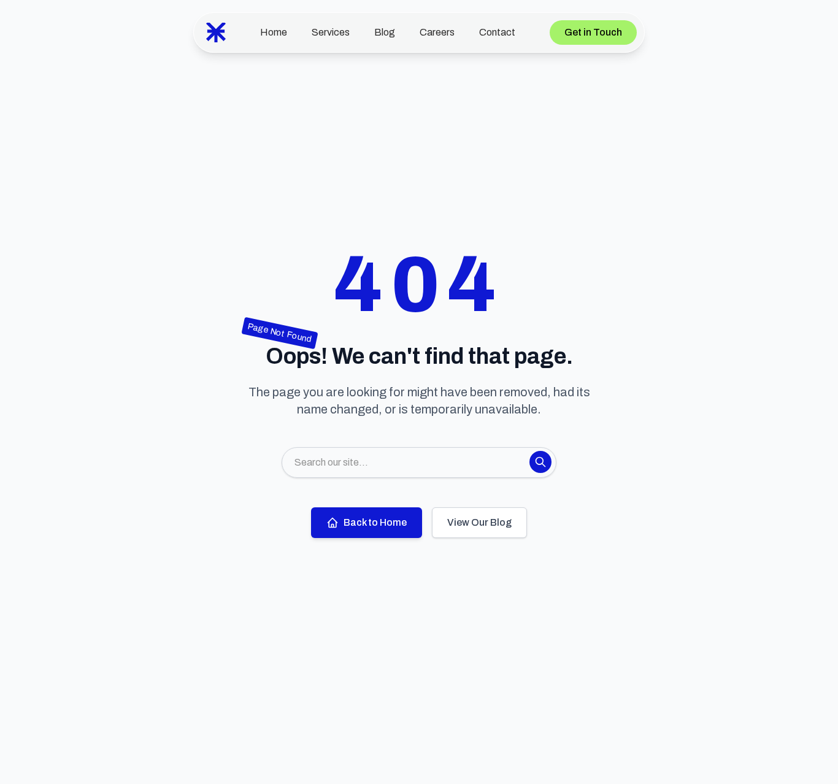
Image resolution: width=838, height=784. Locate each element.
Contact (497, 32)
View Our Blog (479, 522)
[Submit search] (540, 462)
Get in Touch (593, 32)
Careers (437, 32)
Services (331, 32)
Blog (384, 32)
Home (273, 32)
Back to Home (375, 522)
